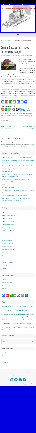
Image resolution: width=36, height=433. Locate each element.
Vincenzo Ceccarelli (13, 330)
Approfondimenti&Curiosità (10, 212)
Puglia (18, 320)
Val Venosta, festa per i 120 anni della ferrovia (14, 195)
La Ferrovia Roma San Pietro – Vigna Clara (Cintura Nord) (18, 166)
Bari (27, 306)
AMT (12, 306)
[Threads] (17, 109)
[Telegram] (20, 109)
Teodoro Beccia (6, 55)
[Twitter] (16, 379)
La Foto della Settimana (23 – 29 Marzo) (27, 127)
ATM (20, 306)
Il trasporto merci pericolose (9, 234)
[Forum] (11, 379)
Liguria (6, 317)
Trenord (26, 327)
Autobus (24, 306)
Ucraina (31, 327)
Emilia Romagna (10, 311)
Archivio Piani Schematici (9, 215)
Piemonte (14, 320)
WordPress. (31, 384)
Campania (4, 311)
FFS (25, 311)
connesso (9, 142)
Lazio (3, 317)
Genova (11, 314)
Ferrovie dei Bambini (8, 227)
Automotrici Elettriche (8, 224)
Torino (24, 323)
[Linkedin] (6, 109)
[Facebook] (23, 109)
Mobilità (4, 319)
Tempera (25, 384)
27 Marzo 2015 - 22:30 (18, 55)
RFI (3, 323)
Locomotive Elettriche (8, 249)
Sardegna (12, 323)
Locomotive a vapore (8, 243)
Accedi (4, 279)
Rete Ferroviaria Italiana (27, 320)
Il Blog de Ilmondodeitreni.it (12, 5)
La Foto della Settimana (8, 237)
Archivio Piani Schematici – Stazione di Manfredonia (16, 157)
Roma (7, 323)
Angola (5, 113)
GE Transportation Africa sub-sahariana (23, 113)
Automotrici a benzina (8, 221)
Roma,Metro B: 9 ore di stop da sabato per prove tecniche (8, 129)
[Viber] (13, 109)
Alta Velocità (8, 306)
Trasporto (3, 118)
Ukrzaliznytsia (5, 330)
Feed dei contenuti (7, 282)
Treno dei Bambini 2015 (8, 265)
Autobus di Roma (7, 218)
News (3, 253)
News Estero (7, 40)
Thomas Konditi (28, 115)
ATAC (16, 306)
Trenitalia (21, 327)
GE (12, 113)
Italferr (26, 314)
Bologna (31, 306)
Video (4, 268)
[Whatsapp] (9, 109)
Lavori (30, 314)
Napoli (10, 320)
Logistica (11, 317)
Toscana (28, 323)
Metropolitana (23, 317)
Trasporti (12, 326)
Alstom (3, 306)
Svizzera (20, 323)
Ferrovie (9, 113)
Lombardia (16, 317)
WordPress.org (6, 289)
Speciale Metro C (7, 259)
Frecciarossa (4, 314)
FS (8, 314)
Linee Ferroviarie (7, 240)
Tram (6, 327)
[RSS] (20, 379)
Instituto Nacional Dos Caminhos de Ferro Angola (12, 115)
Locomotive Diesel (7, 246)
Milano (29, 317)
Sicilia (15, 323)
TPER (2, 327)
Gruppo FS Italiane (19, 314)
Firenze (29, 311)
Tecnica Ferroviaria (7, 262)
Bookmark (5, 120)
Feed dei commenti (7, 286)
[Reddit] (2, 109)
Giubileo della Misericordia (9, 231)
